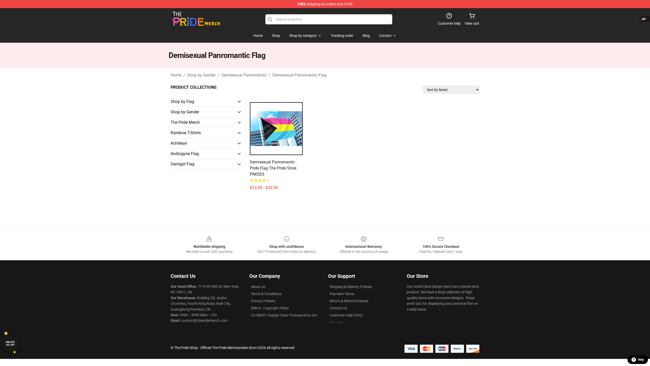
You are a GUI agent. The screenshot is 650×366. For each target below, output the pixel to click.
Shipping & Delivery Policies (351, 287)
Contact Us (338, 308)
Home (176, 75)
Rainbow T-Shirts (186, 132)
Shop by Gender (201, 75)
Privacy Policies (263, 301)
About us (258, 287)
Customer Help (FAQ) (346, 315)
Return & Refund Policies (349, 301)
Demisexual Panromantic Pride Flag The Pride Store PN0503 (273, 168)
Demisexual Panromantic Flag (299, 75)
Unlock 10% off (10, 343)
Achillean (179, 143)
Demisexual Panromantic (244, 75)
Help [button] (641, 359)
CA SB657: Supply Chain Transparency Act (284, 315)
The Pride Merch (185, 122)
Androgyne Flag (185, 153)
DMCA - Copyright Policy (270, 308)
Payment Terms (342, 294)
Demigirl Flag (182, 164)
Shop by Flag (182, 101)
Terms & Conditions (266, 294)
